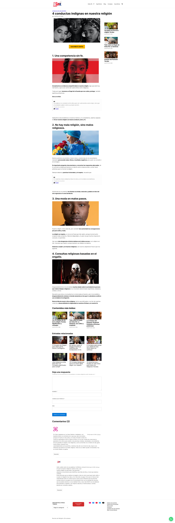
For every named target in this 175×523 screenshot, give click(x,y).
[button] (171, 519)
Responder (56, 454)
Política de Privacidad (112, 504)
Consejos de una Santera (113, 508)
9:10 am (97, 467)
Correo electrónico (58, 398)
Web (53, 405)
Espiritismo (99, 4)
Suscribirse (117, 4)
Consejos (110, 4)
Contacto (109, 507)
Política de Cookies (112, 502)
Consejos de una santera (59, 10)
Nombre (54, 391)
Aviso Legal (110, 505)
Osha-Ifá (90, 4)
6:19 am (98, 434)
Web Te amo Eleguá (112, 510)
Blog (105, 4)
